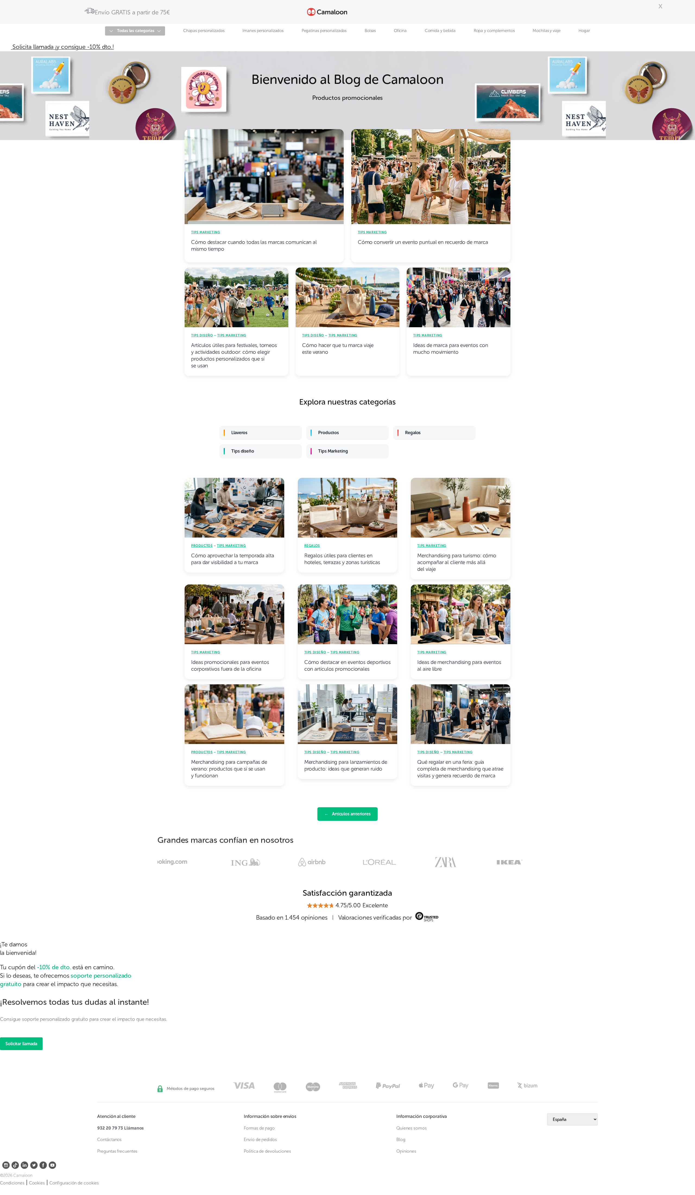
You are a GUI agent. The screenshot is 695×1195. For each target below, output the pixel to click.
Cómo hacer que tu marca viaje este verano (338, 348)
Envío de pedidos (260, 1139)
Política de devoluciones (267, 1151)
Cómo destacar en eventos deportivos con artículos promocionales (347, 665)
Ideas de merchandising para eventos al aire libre (459, 665)
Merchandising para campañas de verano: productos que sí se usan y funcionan (229, 769)
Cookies (37, 1183)
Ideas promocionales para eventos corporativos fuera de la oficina (230, 665)
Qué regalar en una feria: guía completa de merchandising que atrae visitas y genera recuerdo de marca (460, 769)
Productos (328, 432)
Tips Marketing (205, 232)
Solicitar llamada (21, 1043)
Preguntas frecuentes (117, 1151)
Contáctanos (109, 1139)
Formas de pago (259, 1128)
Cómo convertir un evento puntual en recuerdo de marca (423, 242)
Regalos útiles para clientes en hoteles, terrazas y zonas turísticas (342, 558)
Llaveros (239, 432)
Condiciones (12, 1183)
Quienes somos (411, 1128)
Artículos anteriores (347, 813)
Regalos (413, 432)
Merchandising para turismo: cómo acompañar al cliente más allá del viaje (456, 562)
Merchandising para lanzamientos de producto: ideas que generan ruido (345, 765)
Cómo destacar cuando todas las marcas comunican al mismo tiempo (254, 245)
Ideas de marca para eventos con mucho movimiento (450, 348)
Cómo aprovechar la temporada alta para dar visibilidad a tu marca (232, 558)
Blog (400, 1139)
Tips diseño (202, 335)
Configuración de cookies (74, 1183)
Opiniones (406, 1151)
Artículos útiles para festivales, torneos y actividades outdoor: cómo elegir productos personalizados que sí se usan (234, 355)
